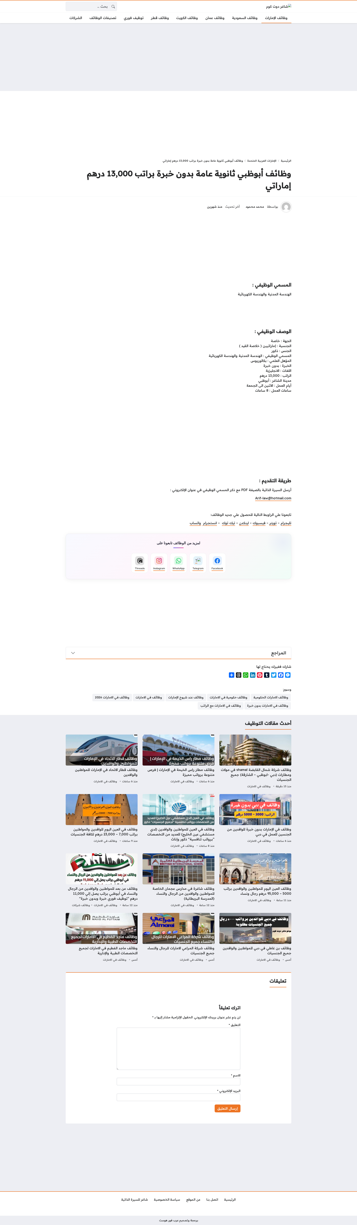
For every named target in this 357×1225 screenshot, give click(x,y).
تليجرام (286, 523)
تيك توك (228, 523)
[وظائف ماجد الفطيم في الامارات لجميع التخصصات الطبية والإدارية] (102, 938)
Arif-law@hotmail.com (273, 498)
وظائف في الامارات (258, 786)
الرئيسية (286, 160)
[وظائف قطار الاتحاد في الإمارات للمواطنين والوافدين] (102, 762)
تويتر (273, 523)
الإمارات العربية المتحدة (261, 160)
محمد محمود (255, 207)
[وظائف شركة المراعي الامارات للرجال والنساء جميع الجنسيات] (178, 938)
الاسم (235, 1075)
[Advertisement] (178, 57)
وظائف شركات (81, 905)
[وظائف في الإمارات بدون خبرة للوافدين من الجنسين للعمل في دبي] (255, 821)
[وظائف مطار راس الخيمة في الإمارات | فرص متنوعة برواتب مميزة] (178, 762)
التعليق (234, 1025)
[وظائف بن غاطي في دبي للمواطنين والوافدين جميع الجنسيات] (255, 938)
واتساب (195, 523)
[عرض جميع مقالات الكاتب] (286, 207)
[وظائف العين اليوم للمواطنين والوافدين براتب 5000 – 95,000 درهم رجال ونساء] (255, 880)
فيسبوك (259, 523)
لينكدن (244, 523)
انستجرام (209, 523)
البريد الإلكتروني (228, 1091)
